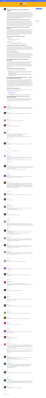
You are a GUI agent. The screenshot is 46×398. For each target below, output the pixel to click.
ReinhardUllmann (10, 387)
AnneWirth (9, 318)
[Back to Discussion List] (1, 1)
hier (20, 318)
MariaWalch (9, 337)
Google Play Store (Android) (11, 92)
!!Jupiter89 (9, 245)
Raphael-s (9, 357)
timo (8, 107)
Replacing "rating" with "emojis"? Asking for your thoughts (14, 324)
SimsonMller (9, 113)
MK (8, 274)
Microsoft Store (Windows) (11, 93)
